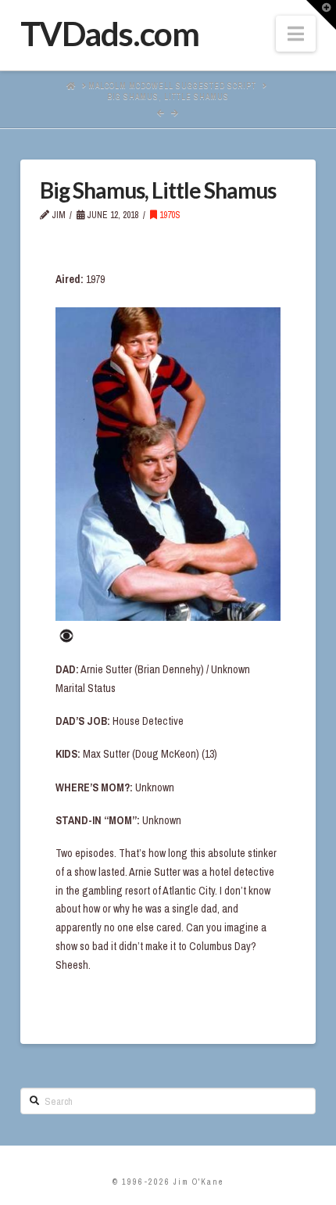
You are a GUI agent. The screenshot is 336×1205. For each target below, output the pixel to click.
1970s (169, 215)
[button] (296, 34)
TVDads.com (109, 33)
